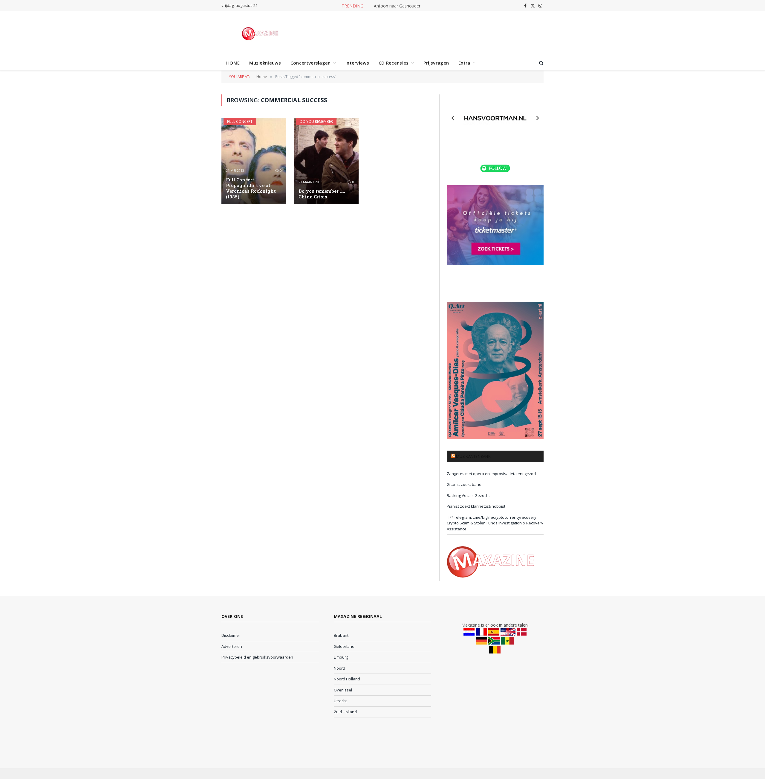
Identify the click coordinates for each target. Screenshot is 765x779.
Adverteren (231, 646)
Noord (339, 668)
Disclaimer (230, 635)
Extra (464, 63)
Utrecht (340, 700)
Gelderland (344, 646)
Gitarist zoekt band (464, 484)
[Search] (541, 63)
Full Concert (240, 121)
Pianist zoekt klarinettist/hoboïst (476, 506)
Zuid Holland (345, 711)
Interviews (357, 63)
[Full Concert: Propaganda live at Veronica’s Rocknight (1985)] (253, 161)
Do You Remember (316, 121)
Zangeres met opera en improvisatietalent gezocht (493, 473)
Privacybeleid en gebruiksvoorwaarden (257, 657)
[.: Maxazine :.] (260, 33)
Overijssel (343, 690)
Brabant (341, 635)
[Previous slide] (453, 118)
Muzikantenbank (473, 456)
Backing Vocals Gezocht (468, 495)
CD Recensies (394, 63)
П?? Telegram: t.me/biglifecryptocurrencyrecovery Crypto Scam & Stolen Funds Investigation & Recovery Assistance (495, 523)
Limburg (341, 657)
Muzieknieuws (265, 63)
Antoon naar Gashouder (397, 6)
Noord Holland (347, 679)
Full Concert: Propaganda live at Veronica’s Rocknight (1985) (251, 188)
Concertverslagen (310, 63)
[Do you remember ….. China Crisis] (326, 161)
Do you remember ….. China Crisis (322, 194)
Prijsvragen (436, 63)
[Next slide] (537, 118)
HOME (233, 63)
